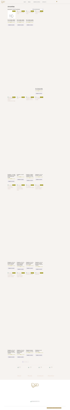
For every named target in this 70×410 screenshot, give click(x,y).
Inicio (19, 376)
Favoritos (51, 376)
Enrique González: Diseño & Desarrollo (54, 407)
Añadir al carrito (39, 93)
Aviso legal (31, 407)
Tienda (29, 376)
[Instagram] (36, 398)
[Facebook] (34, 398)
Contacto (40, 376)
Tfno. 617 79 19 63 (35, 390)
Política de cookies (25, 407)
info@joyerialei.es (35, 394)
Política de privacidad (38, 407)
